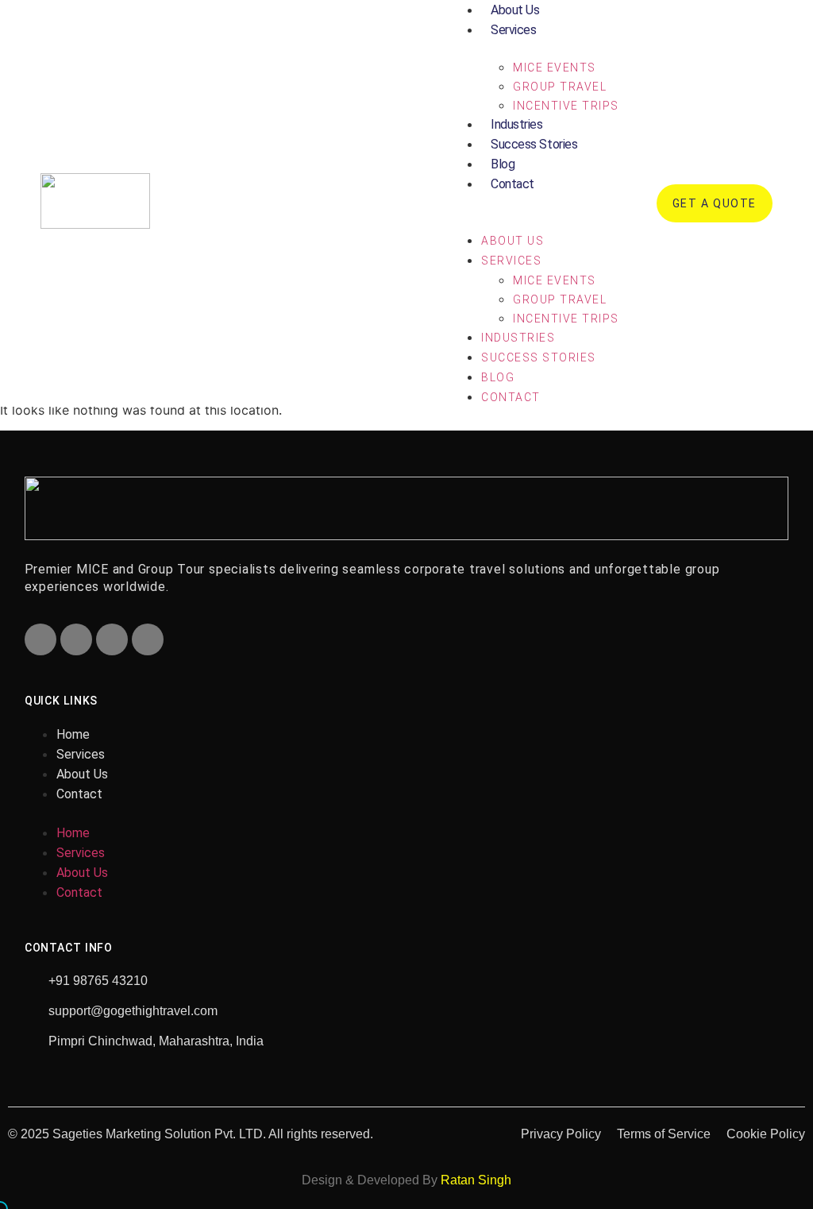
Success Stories (534, 144)
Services (513, 29)
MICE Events (554, 67)
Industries (517, 124)
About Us (512, 240)
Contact (512, 183)
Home (73, 734)
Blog (502, 164)
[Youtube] (112, 639)
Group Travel (560, 86)
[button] (534, 203)
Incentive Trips (566, 105)
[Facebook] (40, 639)
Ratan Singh (476, 1180)
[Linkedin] (148, 639)
